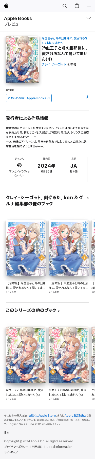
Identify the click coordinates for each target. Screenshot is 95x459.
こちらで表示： (27, 98)
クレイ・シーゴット (54, 64)
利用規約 (37, 447)
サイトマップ (10, 452)
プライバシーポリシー (16, 447)
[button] (65, 6)
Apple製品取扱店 (75, 415)
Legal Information (59, 447)
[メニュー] (89, 6)
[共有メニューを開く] (87, 98)
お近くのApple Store (42, 415)
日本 (6, 432)
